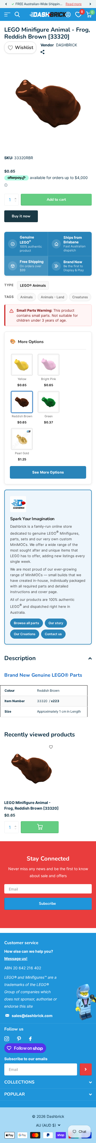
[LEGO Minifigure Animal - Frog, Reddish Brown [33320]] (31, 768)
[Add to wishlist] (51, 747)
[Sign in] (68, 14)
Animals (26, 297)
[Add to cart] (40, 827)
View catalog (7, 14)
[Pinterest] (19, 1038)
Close (48, 1082)
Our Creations (24, 634)
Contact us (53, 634)
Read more (74, 4)
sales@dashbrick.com (32, 1015)
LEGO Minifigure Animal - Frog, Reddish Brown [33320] (31, 805)
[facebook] (30, 1039)
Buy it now (21, 216)
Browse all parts (26, 623)
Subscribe (48, 903)
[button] (6, 4)
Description (20, 658)
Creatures (80, 297)
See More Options (48, 472)
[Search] (17, 15)
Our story (56, 623)
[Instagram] (6, 1038)
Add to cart (56, 199)
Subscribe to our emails (25, 1058)
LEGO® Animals (33, 285)
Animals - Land (52, 297)
